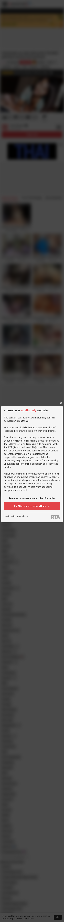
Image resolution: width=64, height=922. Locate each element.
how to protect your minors (16, 516)
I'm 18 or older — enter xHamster (32, 506)
